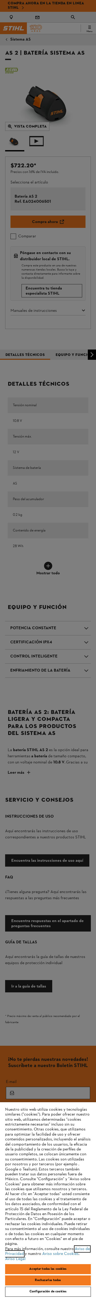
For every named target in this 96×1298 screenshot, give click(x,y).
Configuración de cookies (48, 1291)
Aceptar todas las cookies (48, 1269)
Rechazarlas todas (48, 1280)
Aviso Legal (15, 1259)
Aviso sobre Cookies (60, 1254)
